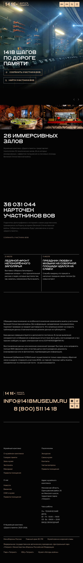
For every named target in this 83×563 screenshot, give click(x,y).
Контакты (45, 461)
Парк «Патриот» (10, 552)
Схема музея (47, 457)
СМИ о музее (9, 493)
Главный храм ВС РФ (34, 539)
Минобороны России (13, 539)
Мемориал (8, 469)
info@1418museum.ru (35, 401)
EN (62, 4)
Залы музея (8, 461)
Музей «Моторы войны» (48, 552)
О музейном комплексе (14, 454)
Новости (7, 485)
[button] (74, 99)
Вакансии (8, 489)
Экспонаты (8, 465)
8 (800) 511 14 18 (35, 409)
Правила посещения (12, 473)
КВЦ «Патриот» (27, 552)
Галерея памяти (10, 457)
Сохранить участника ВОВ (16, 237)
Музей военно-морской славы (60, 539)
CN (67, 4)
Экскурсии (46, 454)
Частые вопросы (49, 465)
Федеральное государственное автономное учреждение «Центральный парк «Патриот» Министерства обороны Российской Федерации (36, 545)
